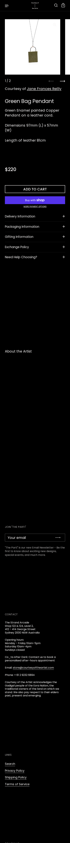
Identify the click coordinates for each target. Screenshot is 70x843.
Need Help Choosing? (21, 257)
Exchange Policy (17, 247)
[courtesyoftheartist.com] (35, 5)
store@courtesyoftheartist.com (33, 668)
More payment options (35, 206)
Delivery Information (20, 216)
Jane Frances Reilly (44, 88)
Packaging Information (22, 226)
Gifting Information (19, 237)
